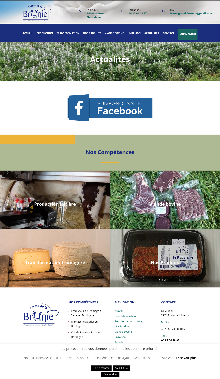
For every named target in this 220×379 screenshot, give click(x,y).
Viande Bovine (123, 331)
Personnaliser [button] (110, 374)
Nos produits (92, 33)
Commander (188, 33)
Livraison (134, 33)
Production (45, 33)
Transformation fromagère (55, 262)
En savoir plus (186, 358)
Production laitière (55, 204)
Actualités (151, 33)
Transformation (68, 33)
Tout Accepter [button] (101, 368)
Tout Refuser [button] (121, 368)
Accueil (28, 33)
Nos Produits (165, 262)
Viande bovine (114, 33)
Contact (168, 33)
